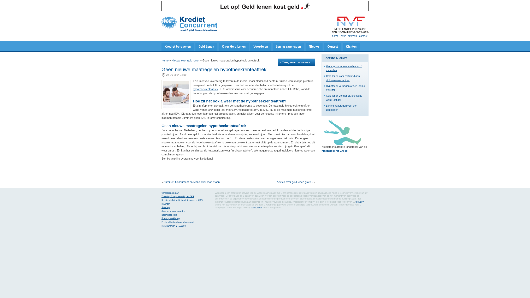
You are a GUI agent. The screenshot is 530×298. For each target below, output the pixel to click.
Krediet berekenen (178, 46)
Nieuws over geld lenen (185, 60)
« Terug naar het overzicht (296, 62)
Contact (332, 46)
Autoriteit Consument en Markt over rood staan (192, 182)
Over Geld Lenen (234, 46)
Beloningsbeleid (169, 215)
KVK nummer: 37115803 (173, 226)
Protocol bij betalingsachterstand (177, 222)
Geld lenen (257, 207)
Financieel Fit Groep (335, 150)
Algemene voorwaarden (173, 211)
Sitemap (165, 207)
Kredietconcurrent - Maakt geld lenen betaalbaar (189, 24)
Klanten (351, 46)
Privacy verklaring (170, 218)
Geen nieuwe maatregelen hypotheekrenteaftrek (213, 69)
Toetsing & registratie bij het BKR (177, 196)
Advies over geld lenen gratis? (295, 182)
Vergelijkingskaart (170, 193)
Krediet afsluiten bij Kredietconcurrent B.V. (182, 200)
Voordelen (260, 46)
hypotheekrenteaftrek (205, 89)
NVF (350, 25)
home (335, 36)
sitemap (352, 36)
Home (165, 60)
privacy (360, 202)
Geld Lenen (206, 46)
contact (363, 36)
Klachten (165, 204)
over (343, 36)
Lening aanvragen (288, 46)
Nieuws (314, 46)
